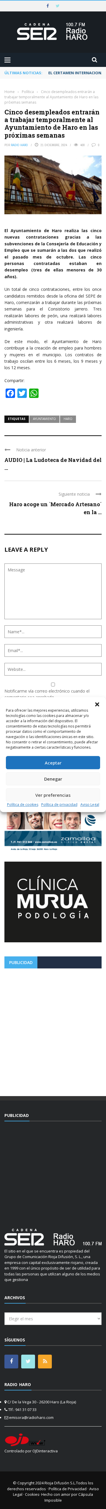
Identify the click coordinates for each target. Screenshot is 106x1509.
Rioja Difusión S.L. (60, 1483)
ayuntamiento (44, 419)
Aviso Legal (89, 804)
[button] (97, 704)
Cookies (32, 1494)
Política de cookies (22, 804)
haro (68, 419)
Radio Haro (19, 145)
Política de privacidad (59, 804)
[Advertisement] (53, 1030)
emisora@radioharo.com (31, 1417)
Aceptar (53, 763)
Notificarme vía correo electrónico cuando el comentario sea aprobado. (47, 694)
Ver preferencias (53, 795)
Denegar (53, 779)
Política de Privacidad (68, 1488)
